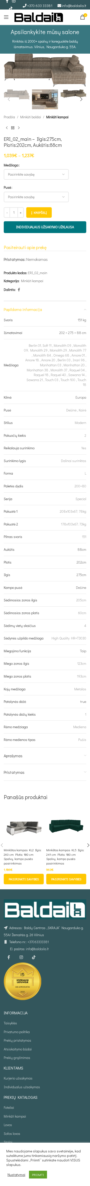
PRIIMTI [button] (38, 1174)
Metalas (80, 689)
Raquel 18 (41, 374)
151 (84, 536)
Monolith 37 (58, 370)
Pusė (7, 187)
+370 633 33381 (39, 5)
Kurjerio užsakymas (18, 1078)
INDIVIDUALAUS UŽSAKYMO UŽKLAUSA (45, 227)
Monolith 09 (62, 345)
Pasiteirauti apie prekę (25, 247)
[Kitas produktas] (19, 128)
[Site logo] (39, 16)
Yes (83, 448)
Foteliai (9, 1107)
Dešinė (71, 410)
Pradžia (9, 117)
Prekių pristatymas (17, 1040)
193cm (81, 676)
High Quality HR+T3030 (69, 638)
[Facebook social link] (19, 289)
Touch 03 (51, 379)
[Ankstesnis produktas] (7, 128)
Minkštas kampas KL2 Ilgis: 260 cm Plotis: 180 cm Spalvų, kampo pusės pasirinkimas (23, 856)
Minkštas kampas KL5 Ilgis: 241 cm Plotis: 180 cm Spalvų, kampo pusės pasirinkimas (65, 856)
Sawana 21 (34, 379)
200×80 (80, 486)
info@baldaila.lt (74, 5)
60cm (82, 612)
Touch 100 (67, 379)
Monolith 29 (58, 350)
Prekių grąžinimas (17, 1057)
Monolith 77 (77, 350)
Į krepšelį (39, 212)
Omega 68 (61, 355)
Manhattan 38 (37, 370)
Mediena (79, 726)
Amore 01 (78, 355)
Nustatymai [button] (16, 1174)
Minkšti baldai (30, 117)
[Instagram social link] (21, 957)
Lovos (8, 1124)
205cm (81, 600)
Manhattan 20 (74, 365)
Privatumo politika (17, 1031)
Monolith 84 (42, 355)
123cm (81, 663)
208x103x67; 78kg (73, 511)
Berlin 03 (64, 360)
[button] (9, 70)
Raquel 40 (58, 374)
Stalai (8, 1142)
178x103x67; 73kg (73, 524)
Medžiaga (11, 165)
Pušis (82, 739)
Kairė (82, 410)
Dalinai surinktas (73, 460)
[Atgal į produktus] (13, 128)
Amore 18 (32, 360)
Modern (80, 422)
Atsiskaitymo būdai (18, 1049)
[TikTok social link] (10, 8)
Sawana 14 (76, 374)
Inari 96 (79, 360)
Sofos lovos (12, 1133)
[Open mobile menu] (6, 17)
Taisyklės (10, 1023)
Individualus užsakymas (22, 1087)
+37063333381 (38, 941)
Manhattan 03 (50, 365)
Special (81, 498)
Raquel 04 (77, 370)
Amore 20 (48, 360)
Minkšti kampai (57, 117)
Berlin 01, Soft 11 (40, 345)
